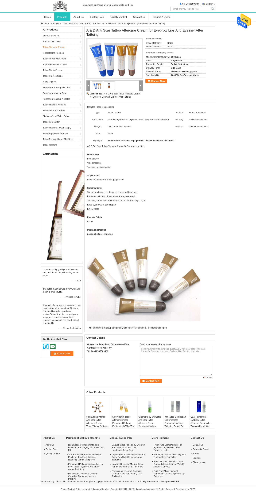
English (209, 4)
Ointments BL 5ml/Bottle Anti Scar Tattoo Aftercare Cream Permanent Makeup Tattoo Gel (149, 423)
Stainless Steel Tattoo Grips (56, 116)
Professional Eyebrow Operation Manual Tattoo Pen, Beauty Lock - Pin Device (127, 474)
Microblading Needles (53, 53)
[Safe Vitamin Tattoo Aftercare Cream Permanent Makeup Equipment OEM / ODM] (123, 406)
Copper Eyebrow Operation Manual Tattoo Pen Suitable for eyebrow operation (128, 457)
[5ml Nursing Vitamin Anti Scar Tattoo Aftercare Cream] (98, 406)
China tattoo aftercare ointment (70, 481)
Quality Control (118, 17)
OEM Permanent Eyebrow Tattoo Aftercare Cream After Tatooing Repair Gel (201, 422)
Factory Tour (97, 17)
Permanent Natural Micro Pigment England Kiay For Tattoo (170, 455)
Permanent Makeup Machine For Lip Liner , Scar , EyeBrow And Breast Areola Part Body (85, 467)
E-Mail (196, 453)
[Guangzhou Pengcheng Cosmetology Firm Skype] (89, 356)
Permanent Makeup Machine (56, 87)
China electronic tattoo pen (88, 489)
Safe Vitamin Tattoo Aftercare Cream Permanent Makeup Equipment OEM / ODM (123, 422)
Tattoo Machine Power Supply (57, 128)
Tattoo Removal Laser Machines (58, 139)
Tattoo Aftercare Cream (73, 23)
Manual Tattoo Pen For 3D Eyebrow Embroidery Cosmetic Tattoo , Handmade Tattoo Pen (128, 447)
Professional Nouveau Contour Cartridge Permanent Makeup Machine (83, 476)
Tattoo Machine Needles (54, 105)
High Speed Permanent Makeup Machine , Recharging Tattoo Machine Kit (86, 447)
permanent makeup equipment (107, 328)
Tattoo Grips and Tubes (54, 110)
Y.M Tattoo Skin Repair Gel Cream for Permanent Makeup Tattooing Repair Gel (175, 422)
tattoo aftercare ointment (134, 328)
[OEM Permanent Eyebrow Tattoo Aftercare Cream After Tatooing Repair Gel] (202, 406)
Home (47, 17)
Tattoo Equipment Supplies (55, 133)
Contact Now (158, 81)
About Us (78, 17)
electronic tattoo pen (157, 328)
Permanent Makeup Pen (54, 93)
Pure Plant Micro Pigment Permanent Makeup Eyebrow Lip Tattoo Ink (169, 474)
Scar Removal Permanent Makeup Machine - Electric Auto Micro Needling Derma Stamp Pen (84, 457)
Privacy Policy (47, 481)
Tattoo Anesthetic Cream (54, 59)
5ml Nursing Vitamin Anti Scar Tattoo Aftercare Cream (96, 420)
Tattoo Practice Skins (53, 76)
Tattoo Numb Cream (52, 70)
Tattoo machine (50, 145)
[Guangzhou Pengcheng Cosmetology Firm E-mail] (94, 356)
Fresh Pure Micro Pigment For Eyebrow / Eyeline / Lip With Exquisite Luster (168, 447)
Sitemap (197, 458)
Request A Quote (161, 17)
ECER (176, 481)
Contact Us (139, 17)
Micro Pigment (49, 82)
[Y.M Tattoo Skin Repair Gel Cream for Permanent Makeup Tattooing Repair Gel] (176, 406)
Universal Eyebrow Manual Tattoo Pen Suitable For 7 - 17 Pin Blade (127, 465)
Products (62, 17)
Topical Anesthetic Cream (55, 64)
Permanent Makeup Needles (56, 99)
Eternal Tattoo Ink (51, 36)
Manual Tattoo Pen (52, 41)
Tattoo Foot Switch (51, 122)
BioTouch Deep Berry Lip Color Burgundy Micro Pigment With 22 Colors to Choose (169, 464)
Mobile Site (200, 462)
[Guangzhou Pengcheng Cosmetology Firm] (60, 6)
